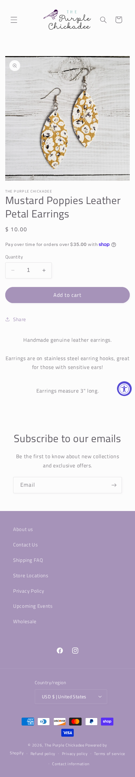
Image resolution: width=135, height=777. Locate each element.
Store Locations (30, 575)
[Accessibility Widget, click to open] (124, 388)
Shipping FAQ (28, 560)
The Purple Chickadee (65, 745)
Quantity (14, 257)
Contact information (70, 764)
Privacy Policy (28, 591)
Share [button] (19, 319)
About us (23, 529)
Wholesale (25, 621)
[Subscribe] (114, 485)
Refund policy (43, 753)
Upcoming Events (32, 606)
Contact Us (25, 544)
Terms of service (109, 753)
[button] (13, 19)
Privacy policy (75, 753)
